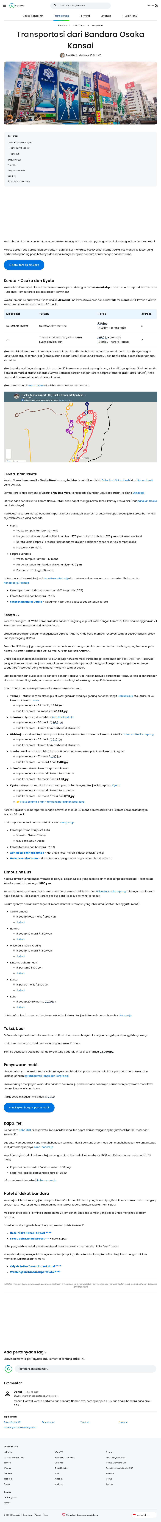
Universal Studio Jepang (111, 891)
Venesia (110, 1473)
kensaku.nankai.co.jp (56, 578)
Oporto (109, 1484)
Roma (109, 1478)
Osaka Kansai (79, 25)
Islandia (8, 1478)
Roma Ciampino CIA (116, 1462)
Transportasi (61, 16)
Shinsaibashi (122, 480)
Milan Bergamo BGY (115, 1457)
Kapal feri (12, 176)
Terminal (84, 16)
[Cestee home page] (16, 5)
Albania (58, 1478)
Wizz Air (7, 1468)
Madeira (8, 1473)
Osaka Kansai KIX (32, 16)
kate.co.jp (126, 1015)
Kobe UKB (25, 1130)
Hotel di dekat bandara (19, 181)
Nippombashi (145, 480)
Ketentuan (28, 1515)
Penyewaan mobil (16, 170)
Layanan (105, 16)
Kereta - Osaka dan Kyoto (20, 142)
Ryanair (110, 1452)
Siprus (7, 1484)
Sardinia (59, 1462)
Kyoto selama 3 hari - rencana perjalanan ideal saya (52, 802)
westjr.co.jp (67, 822)
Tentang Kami (10, 1497)
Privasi (38, 1515)
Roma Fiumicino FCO (65, 1457)
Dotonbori (108, 480)
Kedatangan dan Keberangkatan (20, 1427)
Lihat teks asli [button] (52, 1396)
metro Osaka (36, 385)
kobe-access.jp (43, 1147)
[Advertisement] (80, 212)
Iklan (45, 1515)
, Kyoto (115, 785)
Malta (57, 1473)
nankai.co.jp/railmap (16, 583)
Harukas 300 (125, 696)
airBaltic (8, 1452)
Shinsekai (138, 493)
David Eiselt (71, 55)
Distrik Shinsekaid (62, 717)
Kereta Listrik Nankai (20, 148)
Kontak (7, 1502)
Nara (36, 700)
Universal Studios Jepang (138, 734)
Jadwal (20, 922)
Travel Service (61, 1468)
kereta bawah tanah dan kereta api (46, 1076)
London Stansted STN (14, 1457)
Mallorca (59, 1484)
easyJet (7, 1462)
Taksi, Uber (13, 165)
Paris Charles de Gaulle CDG (119, 1468)
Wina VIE (59, 1452)
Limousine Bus (14, 159)
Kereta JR (15, 153)
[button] (4, 5)
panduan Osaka (147, 501)
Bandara (62, 25)
